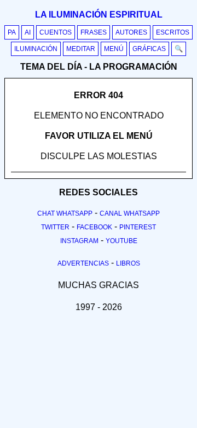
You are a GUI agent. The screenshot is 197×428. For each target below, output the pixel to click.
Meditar (80, 49)
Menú (114, 49)
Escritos (172, 32)
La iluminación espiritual (99, 14)
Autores (131, 32)
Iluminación (35, 49)
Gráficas (149, 49)
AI (28, 32)
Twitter (55, 227)
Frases (93, 32)
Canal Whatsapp (130, 213)
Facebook (94, 227)
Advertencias (83, 263)
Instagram (79, 241)
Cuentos (55, 32)
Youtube (121, 241)
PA (12, 32)
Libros (128, 263)
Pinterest (137, 227)
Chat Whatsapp (64, 213)
